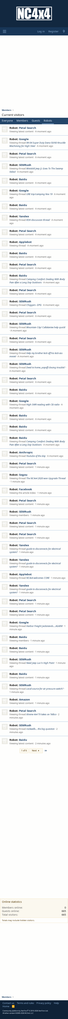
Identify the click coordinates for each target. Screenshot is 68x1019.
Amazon (24, 699)
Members (22, 120)
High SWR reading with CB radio (42, 404)
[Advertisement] (34, 72)
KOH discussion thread (38, 219)
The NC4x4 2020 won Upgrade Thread (46, 478)
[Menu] (4, 31)
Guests (36, 120)
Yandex (24, 216)
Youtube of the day (36, 456)
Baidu (23, 179)
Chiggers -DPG (34, 305)
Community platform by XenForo (25, 1011)
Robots (48, 120)
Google (24, 139)
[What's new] (63, 31)
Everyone (7, 120)
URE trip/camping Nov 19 (39, 194)
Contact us (8, 1003)
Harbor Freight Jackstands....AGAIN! (44, 626)
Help (56, 1003)
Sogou (23, 474)
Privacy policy (43, 1003)
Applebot (25, 242)
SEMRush (25, 165)
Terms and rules (25, 1003)
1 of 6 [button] (24, 750)
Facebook (25, 489)
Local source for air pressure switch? (44, 688)
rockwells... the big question (40, 728)
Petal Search (27, 128)
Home (6, 1006)
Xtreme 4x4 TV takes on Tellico (41, 714)
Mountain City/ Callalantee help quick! (45, 327)
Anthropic (26, 452)
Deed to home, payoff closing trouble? (45, 367)
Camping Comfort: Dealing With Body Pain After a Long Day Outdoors (37, 280)
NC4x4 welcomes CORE (38, 577)
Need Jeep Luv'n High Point (40, 662)
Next (34, 750)
